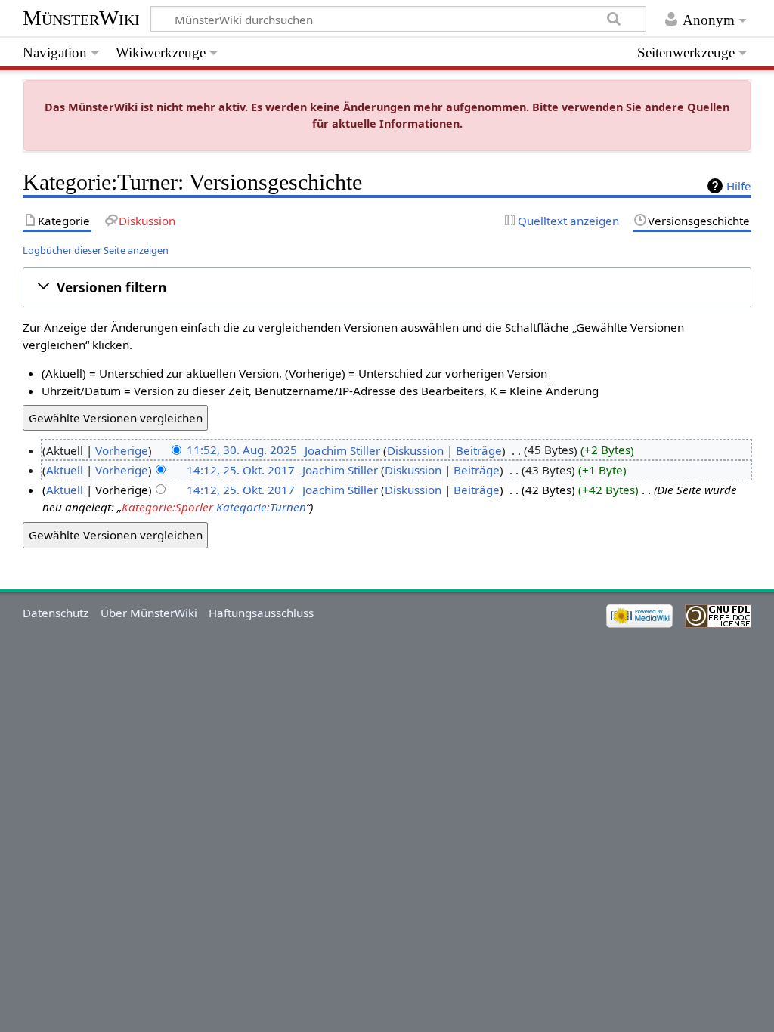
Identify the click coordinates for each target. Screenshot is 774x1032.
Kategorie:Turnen (261, 506)
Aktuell (64, 469)
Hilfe (738, 185)
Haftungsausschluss (261, 612)
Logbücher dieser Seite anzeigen (96, 250)
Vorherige (121, 450)
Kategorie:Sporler (167, 506)
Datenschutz (55, 612)
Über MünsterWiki (149, 612)
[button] (387, 287)
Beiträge (479, 450)
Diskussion (415, 450)
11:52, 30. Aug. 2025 (242, 450)
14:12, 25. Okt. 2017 (241, 469)
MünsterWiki (81, 17)
